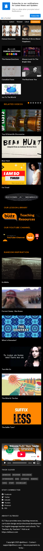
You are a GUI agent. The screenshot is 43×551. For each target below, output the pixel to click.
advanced (6, 475)
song (5, 483)
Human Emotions (8, 39)
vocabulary (21, 483)
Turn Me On (6, 369)
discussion (26, 475)
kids (17, 479)
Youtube (7, 503)
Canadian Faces (8, 79)
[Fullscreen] (38, 463)
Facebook (7, 494)
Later (22, 15)
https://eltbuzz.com (10, 532)
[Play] (5, 463)
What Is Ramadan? (9, 340)
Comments (35, 22)
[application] (21, 454)
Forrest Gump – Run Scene (12, 311)
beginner (16, 475)
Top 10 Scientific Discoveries (13, 134)
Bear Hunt (6, 161)
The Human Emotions (10, 59)
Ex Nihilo (5, 282)
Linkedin (7, 500)
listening (25, 479)
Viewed (19, 22)
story (11, 483)
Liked (27, 22)
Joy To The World (9, 97)
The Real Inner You (29, 79)
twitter (7, 497)
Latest (11, 22)
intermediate (8, 479)
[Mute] (34, 463)
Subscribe (35, 15)
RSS (5, 508)
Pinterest (7, 505)
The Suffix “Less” (8, 427)
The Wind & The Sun (10, 398)
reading (34, 479)
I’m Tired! (5, 187)
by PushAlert (7, 18)
